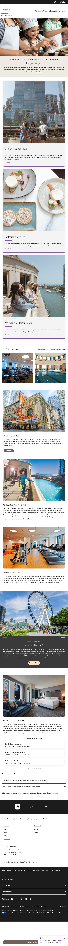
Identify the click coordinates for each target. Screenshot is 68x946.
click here (58, 942)
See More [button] (39, 72)
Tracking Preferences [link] (7, 910)
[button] (55, 2)
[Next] (63, 637)
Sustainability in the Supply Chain (37, 912)
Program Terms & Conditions (35, 910)
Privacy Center (48, 910)
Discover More (34, 663)
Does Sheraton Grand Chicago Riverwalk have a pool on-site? (21, 786)
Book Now (8, 248)
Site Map (49, 912)
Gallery (36, 832)
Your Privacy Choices (10, 913)
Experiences (7, 839)
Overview (6, 826)
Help (3, 915)
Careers (16, 910)
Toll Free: (12, 852)
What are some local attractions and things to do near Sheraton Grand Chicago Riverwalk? (31, 793)
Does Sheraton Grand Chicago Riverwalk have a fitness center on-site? (24, 780)
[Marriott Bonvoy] (62, 2)
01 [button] (33, 637)
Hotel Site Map (57, 912)
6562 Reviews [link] (8, 15)
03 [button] (35, 637)
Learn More (8, 162)
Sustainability (37, 826)
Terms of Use (23, 910)
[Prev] (4, 637)
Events (36, 829)
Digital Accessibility (22, 912)
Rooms (5, 829)
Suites (5, 832)
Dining (5, 835)
